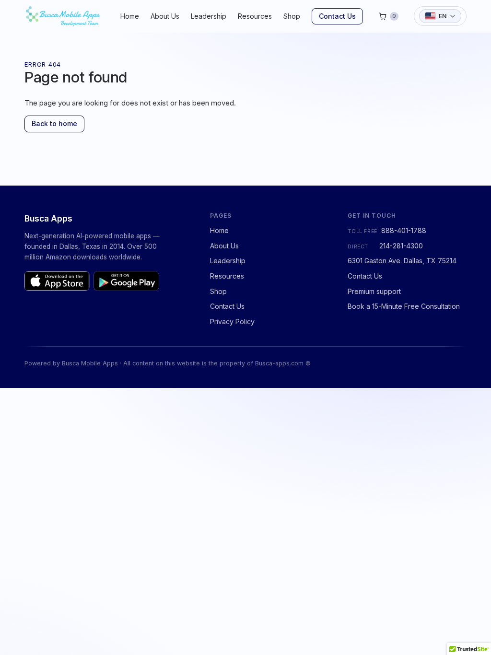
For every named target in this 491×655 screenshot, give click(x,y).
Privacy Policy (232, 321)
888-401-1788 (403, 230)
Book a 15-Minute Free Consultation (404, 306)
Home (129, 16)
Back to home (54, 123)
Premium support (374, 291)
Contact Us (337, 16)
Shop (291, 16)
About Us (165, 16)
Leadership (208, 16)
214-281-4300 (401, 246)
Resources (255, 16)
